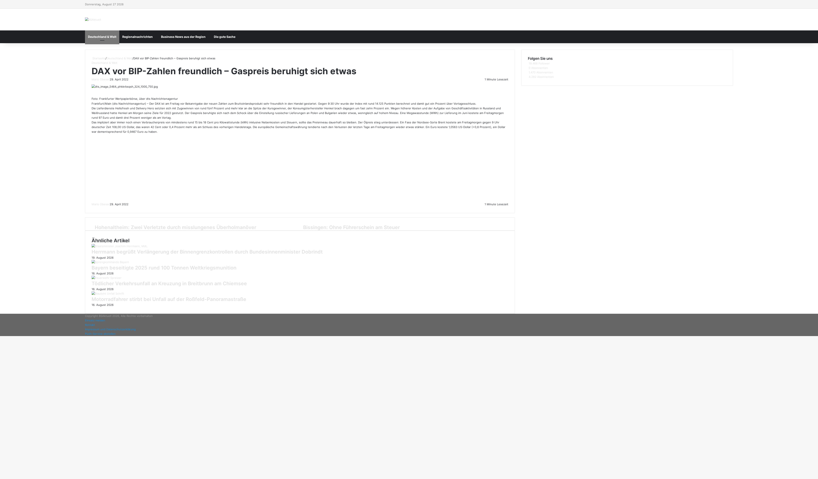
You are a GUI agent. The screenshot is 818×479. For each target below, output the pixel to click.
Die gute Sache (224, 36)
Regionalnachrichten (137, 36)
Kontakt (90, 324)
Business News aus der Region (183, 36)
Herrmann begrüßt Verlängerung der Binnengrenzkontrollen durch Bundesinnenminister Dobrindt (207, 252)
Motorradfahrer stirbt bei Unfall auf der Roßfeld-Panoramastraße (169, 299)
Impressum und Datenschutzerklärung (110, 329)
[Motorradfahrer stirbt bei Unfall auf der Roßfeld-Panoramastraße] (108, 293)
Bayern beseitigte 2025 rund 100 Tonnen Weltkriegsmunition (164, 268)
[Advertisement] (300, 168)
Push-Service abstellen (100, 333)
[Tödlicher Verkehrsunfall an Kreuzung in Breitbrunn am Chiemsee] (106, 277)
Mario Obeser (101, 79)
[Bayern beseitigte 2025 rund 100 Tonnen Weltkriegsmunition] (110, 262)
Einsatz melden (95, 320)
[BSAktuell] (93, 19)
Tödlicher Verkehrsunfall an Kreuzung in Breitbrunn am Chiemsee (169, 284)
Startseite (98, 58)
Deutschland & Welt (102, 36)
